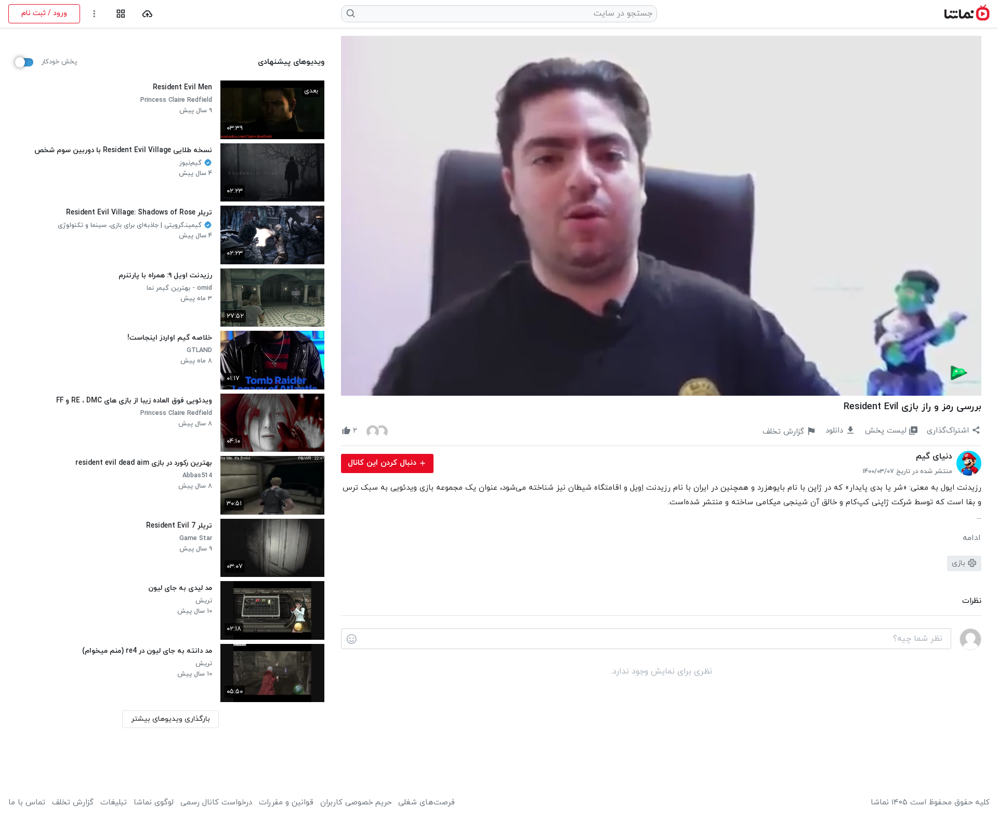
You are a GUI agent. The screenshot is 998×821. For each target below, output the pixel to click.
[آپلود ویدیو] (147, 13)
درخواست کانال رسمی (216, 803)
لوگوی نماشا (154, 803)
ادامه (972, 538)
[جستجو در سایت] (351, 13)
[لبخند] (351, 639)
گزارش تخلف (73, 803)
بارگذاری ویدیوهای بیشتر (170, 719)
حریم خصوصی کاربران (355, 803)
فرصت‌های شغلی (426, 803)
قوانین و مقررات (286, 803)
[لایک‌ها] (377, 431)
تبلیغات (113, 803)
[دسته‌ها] (121, 14)
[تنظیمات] (94, 14)
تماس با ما (26, 803)
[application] (661, 216)
